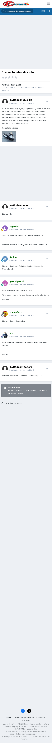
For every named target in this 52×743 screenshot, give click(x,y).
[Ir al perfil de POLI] (5, 335)
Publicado (21, 103)
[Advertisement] (26, 42)
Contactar (40, 717)
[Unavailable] (9, 136)
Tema (7, 717)
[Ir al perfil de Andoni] (5, 259)
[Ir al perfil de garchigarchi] (5, 283)
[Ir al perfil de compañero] (5, 314)
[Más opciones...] (47, 101)
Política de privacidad (24, 717)
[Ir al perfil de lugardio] (5, 228)
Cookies (26, 720)
